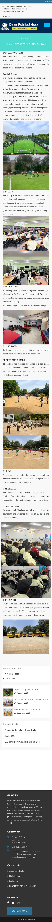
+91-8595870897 (19, 847)
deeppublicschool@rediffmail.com (18, 6)
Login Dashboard (19, 911)
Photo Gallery (31, 730)
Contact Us (10, 736)
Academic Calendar (14, 730)
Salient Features (14, 674)
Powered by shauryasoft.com (26, 919)
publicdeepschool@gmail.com (24, 854)
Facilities (11, 678)
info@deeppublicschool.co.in (23, 857)
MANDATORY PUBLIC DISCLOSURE (22, 742)
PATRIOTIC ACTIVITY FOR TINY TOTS (31, 699)
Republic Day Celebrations (26, 689)
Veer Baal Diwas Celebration (27, 709)
